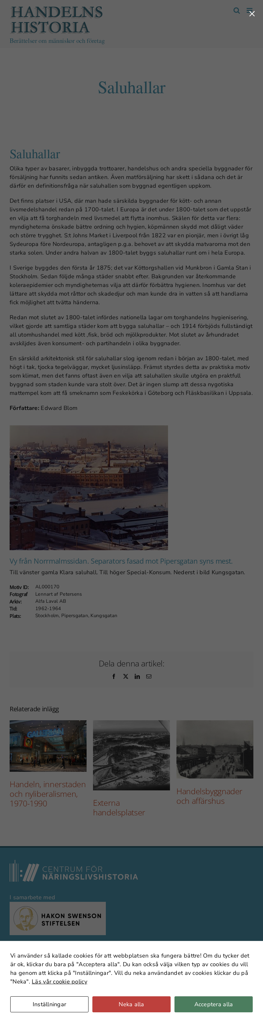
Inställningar (49, 1004)
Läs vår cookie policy (59, 981)
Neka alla (131, 1004)
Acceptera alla (213, 1004)
